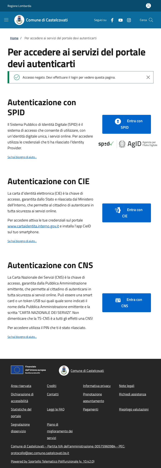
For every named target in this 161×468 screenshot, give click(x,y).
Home (14, 38)
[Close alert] (148, 77)
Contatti (53, 394)
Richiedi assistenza (132, 394)
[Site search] (150, 19)
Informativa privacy (97, 385)
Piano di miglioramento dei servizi (60, 431)
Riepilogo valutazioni (134, 409)
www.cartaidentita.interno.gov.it (33, 226)
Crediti (51, 385)
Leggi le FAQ (56, 409)
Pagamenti (90, 409)
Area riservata (21, 385)
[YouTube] (119, 20)
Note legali (126, 385)
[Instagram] (127, 20)
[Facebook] (110, 20)
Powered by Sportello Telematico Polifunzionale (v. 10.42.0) (52, 461)
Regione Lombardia (19, 6)
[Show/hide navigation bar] (6, 19)
